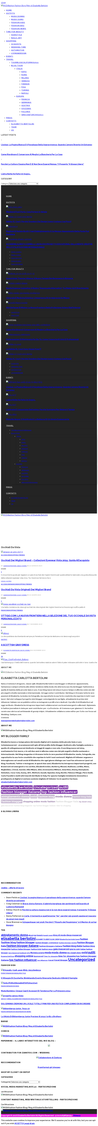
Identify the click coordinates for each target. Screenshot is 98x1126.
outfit (63, 787)
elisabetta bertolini (16, 787)
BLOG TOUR (17, 65)
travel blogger (61, 960)
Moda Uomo (17, 19)
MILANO (25, 78)
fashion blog (46, 796)
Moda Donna (18, 16)
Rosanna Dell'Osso (7, 956)
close (3, 3)
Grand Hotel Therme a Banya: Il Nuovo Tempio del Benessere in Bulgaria (39, 278)
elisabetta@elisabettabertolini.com (16, 782)
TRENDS (22, 555)
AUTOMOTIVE (17, 50)
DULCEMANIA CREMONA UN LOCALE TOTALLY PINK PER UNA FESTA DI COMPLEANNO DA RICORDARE (45, 1004)
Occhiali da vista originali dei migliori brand (26, 589)
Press (9, 118)
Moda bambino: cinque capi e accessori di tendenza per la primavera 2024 (35, 991)
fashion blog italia (82, 796)
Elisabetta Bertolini (11, 650)
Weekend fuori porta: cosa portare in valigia (26, 212)
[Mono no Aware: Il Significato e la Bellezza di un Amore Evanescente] (11, 414)
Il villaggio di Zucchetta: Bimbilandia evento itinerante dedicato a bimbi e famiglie (39, 978)
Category (5, 184)
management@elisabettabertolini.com (18, 721)
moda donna (63, 796)
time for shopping (63, 806)
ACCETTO (19, 1123)
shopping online (31, 801)
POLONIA (25, 112)
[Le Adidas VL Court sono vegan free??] (13, 344)
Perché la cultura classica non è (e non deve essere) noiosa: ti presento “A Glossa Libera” (42, 164)
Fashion (13, 584)
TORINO (25, 90)
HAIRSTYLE (16, 35)
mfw (28, 953)
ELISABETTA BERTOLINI (22, 124)
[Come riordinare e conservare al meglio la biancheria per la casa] (28, 325)
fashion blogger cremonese (46, 943)
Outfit (4, 639)
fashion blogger (11, 801)
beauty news (48, 935)
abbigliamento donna (15, 796)
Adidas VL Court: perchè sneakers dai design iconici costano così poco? (38, 222)
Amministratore (10, 566)
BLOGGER (13, 999)
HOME (9, 10)
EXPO (24, 72)
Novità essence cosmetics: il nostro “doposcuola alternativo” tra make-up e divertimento (47, 288)
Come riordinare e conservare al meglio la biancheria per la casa (31, 154)
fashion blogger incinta (68, 943)
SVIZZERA (26, 108)
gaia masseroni (7, 806)
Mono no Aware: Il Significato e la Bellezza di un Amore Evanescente (37, 419)
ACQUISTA (16, 44)
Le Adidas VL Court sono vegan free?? (23, 349)
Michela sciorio (37, 953)
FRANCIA (25, 99)
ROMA (24, 75)
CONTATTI (11, 121)
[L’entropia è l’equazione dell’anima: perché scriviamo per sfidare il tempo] (11, 405)
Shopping (11, 41)
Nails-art (16, 38)
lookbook (23, 953)
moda (44, 801)
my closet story (85, 802)
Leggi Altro (6, 581)
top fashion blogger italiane (44, 806)
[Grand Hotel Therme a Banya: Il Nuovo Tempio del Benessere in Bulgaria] (20, 274)
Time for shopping (51, 956)
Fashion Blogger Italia (67, 801)
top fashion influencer (59, 792)
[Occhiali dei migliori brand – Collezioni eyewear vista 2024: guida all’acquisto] (12, 552)
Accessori (5, 555)
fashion (51, 801)
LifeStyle (22, 973)
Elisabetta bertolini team (69, 939)
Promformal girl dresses (49, 1067)
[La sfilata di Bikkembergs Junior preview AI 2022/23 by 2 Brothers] (15, 1009)
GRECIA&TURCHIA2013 (32, 115)
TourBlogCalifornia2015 (25, 62)
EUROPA (20, 96)
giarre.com (75, 949)
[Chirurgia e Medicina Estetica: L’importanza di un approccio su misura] (23, 293)
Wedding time (18, 47)
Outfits (10, 13)
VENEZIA (25, 81)
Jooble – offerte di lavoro (12, 888)
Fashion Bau (17, 26)
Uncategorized (46, 787)
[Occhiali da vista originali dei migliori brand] (16, 604)
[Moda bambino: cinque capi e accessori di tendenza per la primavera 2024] (19, 983)
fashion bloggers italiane (50, 946)
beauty (40, 935)
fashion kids (36, 949)
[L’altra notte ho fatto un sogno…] (11, 395)
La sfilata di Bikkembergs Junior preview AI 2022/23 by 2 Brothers (31, 1016)
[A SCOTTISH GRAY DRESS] (14, 659)
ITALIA (19, 69)
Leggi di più (29, 1123)
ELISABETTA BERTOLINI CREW (47, 939)
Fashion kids (18, 22)
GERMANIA (26, 102)
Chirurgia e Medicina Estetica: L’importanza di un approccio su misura (37, 298)
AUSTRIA (25, 105)
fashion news (47, 949)
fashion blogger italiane (20, 792)
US (12, 130)
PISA (23, 87)
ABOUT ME (5, 999)
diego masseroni (74, 935)
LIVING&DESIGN (18, 53)
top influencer (42, 960)
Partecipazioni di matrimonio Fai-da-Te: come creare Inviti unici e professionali (42, 339)
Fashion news (18, 29)
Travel (10, 59)
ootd (34, 796)
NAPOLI (25, 93)
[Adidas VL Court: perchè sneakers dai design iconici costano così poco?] (19, 217)
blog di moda (59, 935)
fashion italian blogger (20, 949)
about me (32, 935)
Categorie (5, 1082)
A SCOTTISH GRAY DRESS (15, 644)
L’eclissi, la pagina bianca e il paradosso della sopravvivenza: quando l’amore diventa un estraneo (46, 145)
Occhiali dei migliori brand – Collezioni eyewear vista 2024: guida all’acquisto (45, 560)
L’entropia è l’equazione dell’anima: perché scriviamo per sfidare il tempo (40, 409)
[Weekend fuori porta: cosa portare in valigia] (14, 207)
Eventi (9, 56)
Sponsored (38, 956)
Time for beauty (15, 32)
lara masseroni (14, 953)
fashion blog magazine (23, 806)
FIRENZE (25, 84)
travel (51, 960)
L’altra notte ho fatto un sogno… (16, 174)
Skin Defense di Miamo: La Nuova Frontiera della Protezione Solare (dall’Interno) (43, 308)
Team (14, 127)
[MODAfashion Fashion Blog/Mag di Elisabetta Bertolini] (24, 6)
